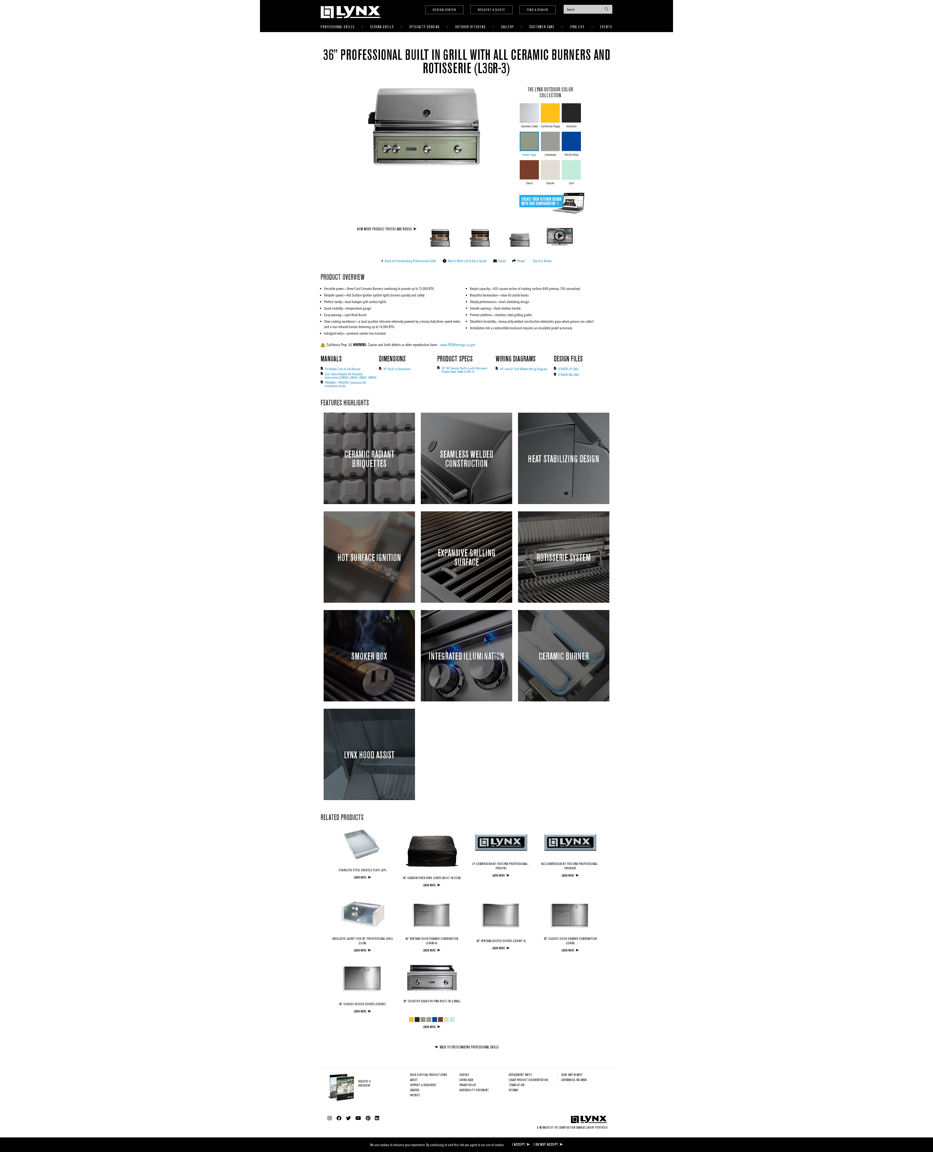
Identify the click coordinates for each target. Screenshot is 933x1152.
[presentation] (588, 9)
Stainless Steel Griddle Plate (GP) (362, 870)
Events (606, 27)
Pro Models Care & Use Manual (342, 368)
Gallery (507, 27)
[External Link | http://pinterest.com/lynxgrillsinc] (368, 1118)
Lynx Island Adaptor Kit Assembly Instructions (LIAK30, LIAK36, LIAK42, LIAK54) (351, 375)
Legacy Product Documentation (528, 1080)
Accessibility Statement (474, 1090)
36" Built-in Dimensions (397, 368)
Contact (464, 1075)
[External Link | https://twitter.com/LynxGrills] (348, 1118)
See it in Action (542, 261)
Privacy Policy (467, 1085)
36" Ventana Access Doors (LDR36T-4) (501, 941)
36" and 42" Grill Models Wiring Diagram (523, 368)
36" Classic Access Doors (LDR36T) (362, 1004)
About (414, 1080)
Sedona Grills (382, 27)
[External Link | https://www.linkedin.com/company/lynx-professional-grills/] (377, 1118)
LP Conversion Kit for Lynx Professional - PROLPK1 (501, 866)
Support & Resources (423, 1085)
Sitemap (513, 1090)
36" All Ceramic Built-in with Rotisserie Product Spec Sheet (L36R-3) (464, 369)
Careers (414, 1090)
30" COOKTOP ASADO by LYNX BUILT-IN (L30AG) (431, 1001)
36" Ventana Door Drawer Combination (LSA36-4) (431, 941)
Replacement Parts (520, 1075)
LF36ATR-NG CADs (568, 374)
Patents (415, 1095)
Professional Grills (338, 27)
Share (521, 261)
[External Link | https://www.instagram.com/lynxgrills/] (330, 1118)
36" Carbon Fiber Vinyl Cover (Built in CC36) (432, 878)
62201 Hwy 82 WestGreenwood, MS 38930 (574, 1078)
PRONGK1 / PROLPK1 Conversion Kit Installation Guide (345, 384)
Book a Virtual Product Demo (428, 1075)
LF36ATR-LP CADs (568, 368)
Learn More (360, 877)
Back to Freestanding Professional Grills (410, 261)
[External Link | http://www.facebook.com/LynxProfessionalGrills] (339, 1118)
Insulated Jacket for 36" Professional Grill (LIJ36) (362, 941)
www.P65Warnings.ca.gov (457, 344)
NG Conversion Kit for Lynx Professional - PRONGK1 (570, 866)
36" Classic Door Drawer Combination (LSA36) (570, 941)
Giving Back (466, 1080)
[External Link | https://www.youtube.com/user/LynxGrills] (358, 1118)
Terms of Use (517, 1085)
